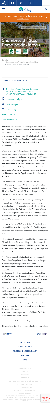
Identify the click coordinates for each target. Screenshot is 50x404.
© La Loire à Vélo (25, 368)
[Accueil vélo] (4, 3)
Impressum (25, 375)
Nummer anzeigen (12, 99)
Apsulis (25, 371)
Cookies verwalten (25, 387)
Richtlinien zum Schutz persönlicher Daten (25, 381)
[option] (23, 17)
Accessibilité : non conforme (25, 391)
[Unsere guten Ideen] (21, 3)
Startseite (5, 60)
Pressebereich (25, 347)
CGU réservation (25, 394)
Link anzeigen (10, 109)
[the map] (12, 3)
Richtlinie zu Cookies (25, 384)
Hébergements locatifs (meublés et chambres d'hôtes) (21, 62)
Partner (25, 355)
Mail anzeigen (10, 104)
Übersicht (25, 378)
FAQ (25, 360)
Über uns (25, 342)
